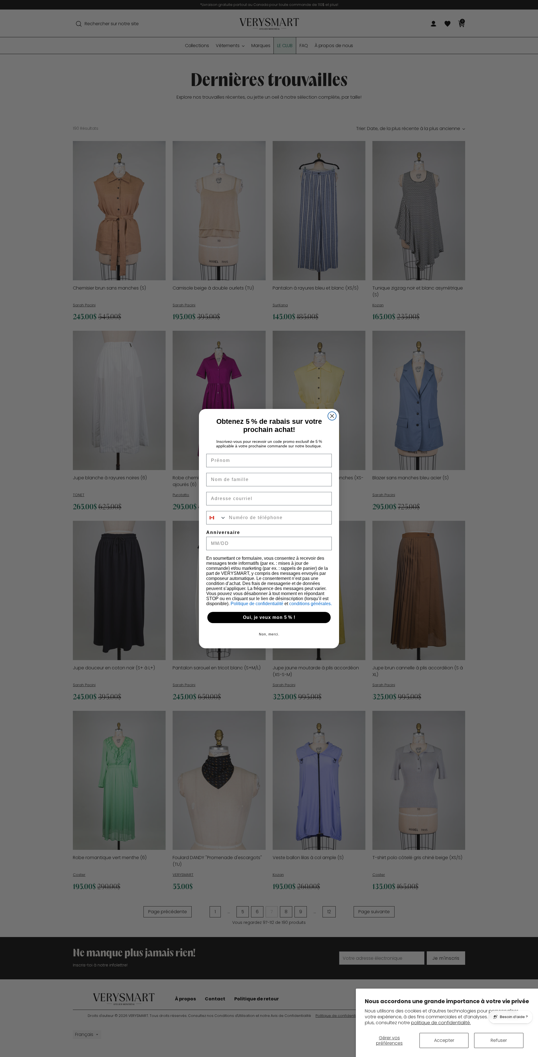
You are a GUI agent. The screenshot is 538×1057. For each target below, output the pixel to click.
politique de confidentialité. (441, 1022)
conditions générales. (310, 603)
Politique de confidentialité (257, 603)
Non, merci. (269, 634)
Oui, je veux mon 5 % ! (269, 617)
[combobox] (216, 517)
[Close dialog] (332, 416)
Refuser (499, 1040)
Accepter (444, 1040)
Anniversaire (223, 532)
